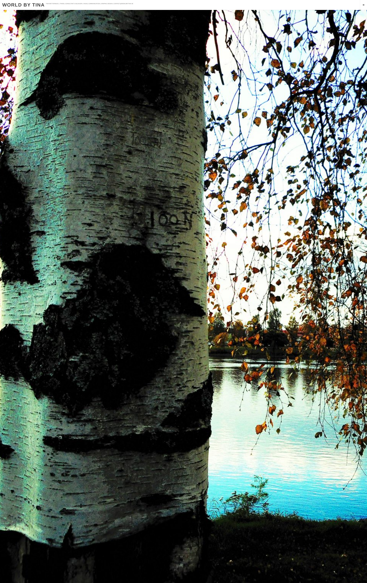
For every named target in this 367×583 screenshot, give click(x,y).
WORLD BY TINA (23, 5)
